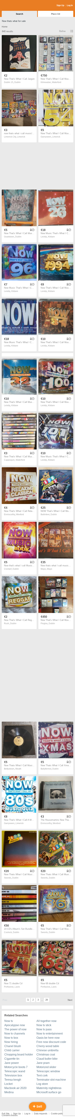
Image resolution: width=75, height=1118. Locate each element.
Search (19, 14)
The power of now (15, 1029)
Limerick (21, 137)
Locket (8, 1083)
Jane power (11, 1062)
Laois (17, 987)
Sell (39, 1106)
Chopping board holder (18, 1054)
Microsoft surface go (48, 1092)
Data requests (40, 1113)
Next (70, 1000)
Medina (9, 1092)
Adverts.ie (15, 6)
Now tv (8, 1020)
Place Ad (55, 14)
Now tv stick (43, 1025)
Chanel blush (12, 1046)
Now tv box (11, 1037)
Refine (62, 31)
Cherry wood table (47, 1046)
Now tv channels (14, 1033)
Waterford (56, 82)
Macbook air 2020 (15, 1088)
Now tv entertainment (49, 1033)
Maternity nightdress (48, 1088)
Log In (70, 5)
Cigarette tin (11, 1058)
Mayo (49, 569)
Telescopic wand (14, 1071)
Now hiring (11, 1041)
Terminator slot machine (51, 1079)
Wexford (20, 514)
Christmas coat (45, 1054)
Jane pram (43, 1062)
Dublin (17, 82)
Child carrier (12, 1050)
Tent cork (42, 1075)
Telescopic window (48, 1071)
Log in (27, 1113)
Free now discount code (51, 1041)
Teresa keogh (12, 1079)
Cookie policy (57, 1113)
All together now (46, 1020)
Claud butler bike (47, 1058)
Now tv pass (44, 1029)
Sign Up (60, 5)
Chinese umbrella (47, 1050)
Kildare (51, 236)
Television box (13, 1075)
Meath (18, 769)
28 (46, 1000)
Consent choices (10, 1115)
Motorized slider (46, 1067)
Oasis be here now (48, 1037)
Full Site (5, 1113)
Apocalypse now (14, 1025)
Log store (42, 1083)
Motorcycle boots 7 (16, 1067)
